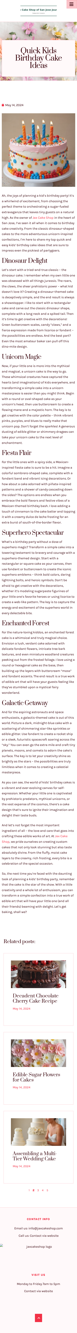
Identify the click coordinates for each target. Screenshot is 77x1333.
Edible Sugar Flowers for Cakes (36, 1077)
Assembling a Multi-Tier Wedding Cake (35, 1156)
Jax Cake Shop (43, 218)
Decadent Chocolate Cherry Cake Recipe (36, 998)
